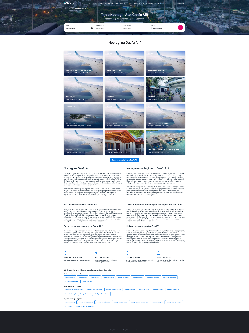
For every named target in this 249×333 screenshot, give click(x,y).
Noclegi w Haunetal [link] (130, 289)
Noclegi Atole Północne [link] (103, 302)
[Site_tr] (101, 317)
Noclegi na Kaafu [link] (70, 277)
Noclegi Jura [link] (68, 306)
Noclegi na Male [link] (95, 277)
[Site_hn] (165, 317)
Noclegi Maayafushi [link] (123, 277)
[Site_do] (136, 317)
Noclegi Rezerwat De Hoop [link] (174, 302)
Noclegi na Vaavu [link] (87, 281)
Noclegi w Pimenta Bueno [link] (102, 294)
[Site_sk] (118, 317)
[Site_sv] (147, 317)
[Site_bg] (89, 317)
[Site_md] (112, 317)
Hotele (107, 3)
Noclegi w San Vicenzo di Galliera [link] (74, 289)
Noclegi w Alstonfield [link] (85, 294)
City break (93, 3)
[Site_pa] (142, 317)
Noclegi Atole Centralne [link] (120, 302)
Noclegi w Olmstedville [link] (173, 289)
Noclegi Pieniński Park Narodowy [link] (139, 302)
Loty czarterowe (139, 3)
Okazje (122, 3)
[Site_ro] (83, 317)
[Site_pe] (95, 317)
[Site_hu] (124, 317)
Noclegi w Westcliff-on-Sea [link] (113, 289)
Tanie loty (84, 3)
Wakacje (101, 3)
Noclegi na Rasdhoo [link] (108, 277)
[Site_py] (171, 317)
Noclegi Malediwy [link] (70, 302)
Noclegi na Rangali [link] (137, 277)
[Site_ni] (153, 317)
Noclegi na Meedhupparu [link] (72, 281)
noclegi (71, 8)
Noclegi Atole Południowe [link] (86, 302)
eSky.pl (66, 8)
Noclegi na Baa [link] (83, 277)
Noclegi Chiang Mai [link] (158, 302)
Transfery (149, 3)
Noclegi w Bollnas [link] (144, 289)
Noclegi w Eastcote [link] (158, 289)
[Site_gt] (159, 317)
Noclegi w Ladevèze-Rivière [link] (94, 289)
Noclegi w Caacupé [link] (70, 294)
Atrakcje (129, 3)
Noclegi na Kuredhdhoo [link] (169, 277)
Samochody (115, 3)
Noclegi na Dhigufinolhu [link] (153, 277)
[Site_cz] (107, 317)
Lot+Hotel (76, 3)
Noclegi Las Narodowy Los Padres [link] (85, 306)
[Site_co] (130, 317)
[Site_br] (77, 317)
